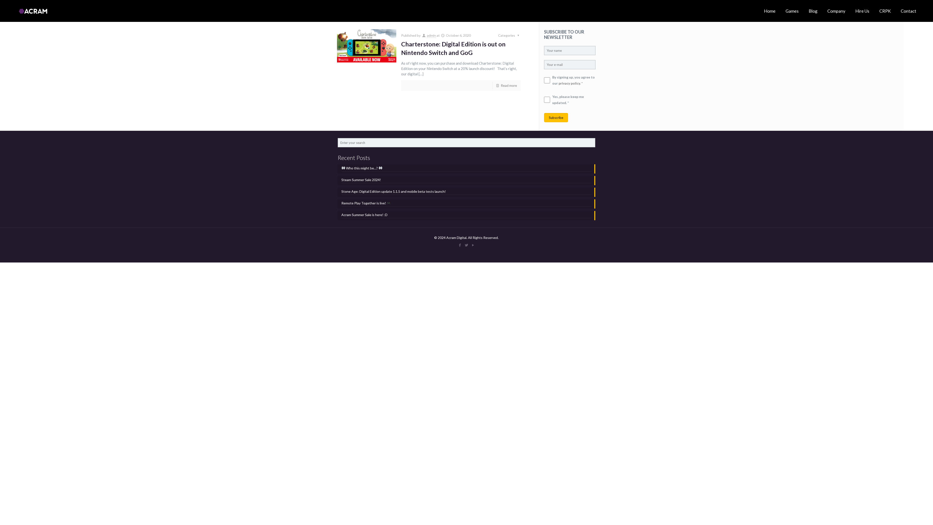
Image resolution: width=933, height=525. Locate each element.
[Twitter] (466, 245)
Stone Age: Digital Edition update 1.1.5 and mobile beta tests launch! (393, 191)
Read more (509, 85)
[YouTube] (472, 245)
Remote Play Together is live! (364, 203)
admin (431, 35)
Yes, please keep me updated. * (568, 100)
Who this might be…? (362, 168)
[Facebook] (459, 245)
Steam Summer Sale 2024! (361, 180)
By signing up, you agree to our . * (573, 80)
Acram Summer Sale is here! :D (364, 215)
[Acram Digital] (33, 11)
